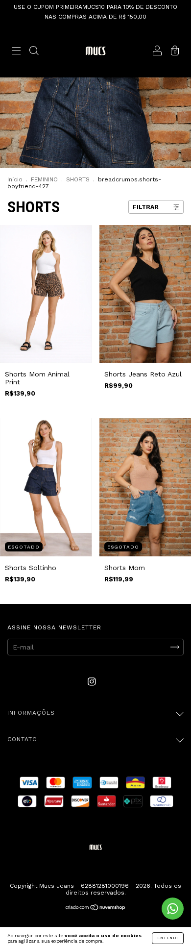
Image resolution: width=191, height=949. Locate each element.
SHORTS (78, 179)
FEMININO (44, 179)
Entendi (167, 938)
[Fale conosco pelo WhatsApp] (173, 909)
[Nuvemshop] (95, 908)
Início (15, 179)
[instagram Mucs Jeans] (91, 681)
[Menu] (16, 51)
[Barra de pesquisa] (34, 51)
